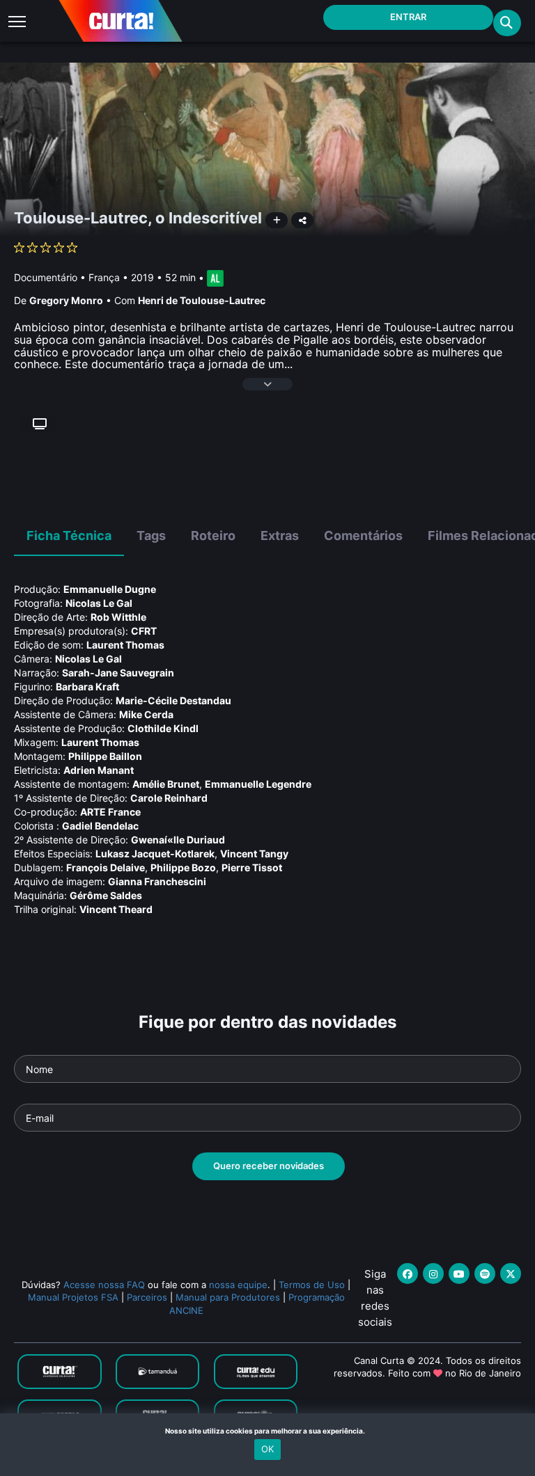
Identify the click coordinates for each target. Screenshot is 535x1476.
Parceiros (147, 1297)
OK (267, 1448)
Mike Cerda (146, 714)
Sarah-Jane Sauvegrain (118, 673)
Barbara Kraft (87, 686)
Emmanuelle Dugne (109, 589)
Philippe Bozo (183, 867)
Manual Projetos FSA (73, 1297)
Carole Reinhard (169, 798)
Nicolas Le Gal (98, 603)
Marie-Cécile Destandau (173, 700)
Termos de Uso (312, 1284)
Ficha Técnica (68, 535)
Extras (280, 535)
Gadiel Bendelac (100, 826)
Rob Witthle (118, 617)
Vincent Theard (116, 909)
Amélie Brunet (165, 784)
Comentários (363, 535)
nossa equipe (238, 1284)
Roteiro (213, 535)
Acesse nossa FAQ (104, 1284)
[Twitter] (510, 1273)
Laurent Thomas (125, 645)
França (104, 277)
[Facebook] (407, 1273)
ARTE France (110, 812)
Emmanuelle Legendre (258, 784)
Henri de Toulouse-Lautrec (201, 300)
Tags (151, 535)
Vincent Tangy (254, 853)
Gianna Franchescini (157, 881)
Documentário (45, 277)
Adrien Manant (98, 770)
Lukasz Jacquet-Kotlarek (155, 853)
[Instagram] (433, 1273)
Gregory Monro (66, 300)
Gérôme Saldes (106, 895)
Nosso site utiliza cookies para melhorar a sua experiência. (268, 1431)
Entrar (408, 16)
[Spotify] (484, 1273)
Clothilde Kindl (163, 728)
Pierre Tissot (252, 867)
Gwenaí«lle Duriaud (178, 840)
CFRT (144, 631)
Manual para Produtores (228, 1297)
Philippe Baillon (105, 756)
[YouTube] (459, 1273)
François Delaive (105, 867)
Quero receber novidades (268, 1165)
